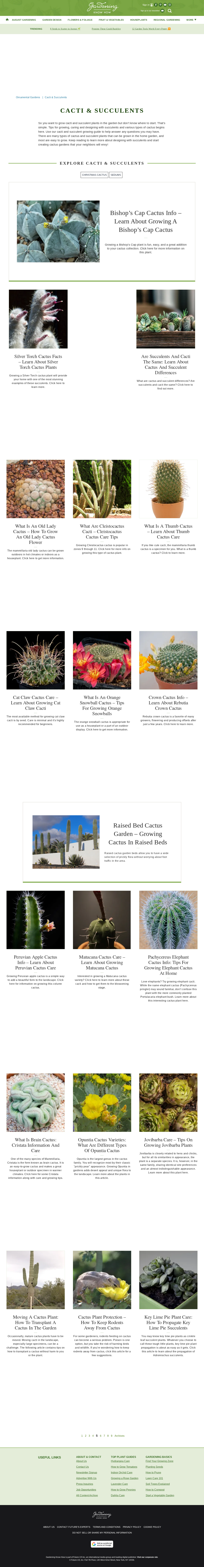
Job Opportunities (86, 1489)
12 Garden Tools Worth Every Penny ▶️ (151, 29)
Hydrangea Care (120, 1461)
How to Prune (153, 1472)
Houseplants (138, 20)
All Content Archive (87, 1495)
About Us (81, 1461)
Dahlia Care (118, 1495)
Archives (119, 1436)
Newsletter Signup (86, 1472)
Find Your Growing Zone (159, 1461)
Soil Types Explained (158, 1484)
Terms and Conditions (106, 1527)
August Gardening (24, 20)
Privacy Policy (132, 1527)
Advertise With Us (86, 1478)
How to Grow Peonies (123, 1489)
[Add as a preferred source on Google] (102, 1544)
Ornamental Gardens (28, 97)
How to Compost (155, 1489)
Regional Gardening (167, 20)
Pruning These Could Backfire (106, 29)
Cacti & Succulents (56, 97)
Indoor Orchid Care (121, 1472)
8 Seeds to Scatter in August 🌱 (65, 29)
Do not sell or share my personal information (102, 1532)
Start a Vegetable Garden (160, 1495)
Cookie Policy (152, 1527)
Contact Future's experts (73, 1527)
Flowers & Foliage (80, 20)
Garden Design (52, 20)
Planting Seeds (154, 1466)
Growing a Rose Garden (124, 1478)
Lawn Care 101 (154, 1478)
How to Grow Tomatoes (124, 1466)
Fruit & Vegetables (111, 20)
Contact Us (82, 1466)
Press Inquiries (84, 1484)
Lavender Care (119, 1484)
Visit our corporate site (147, 1557)
